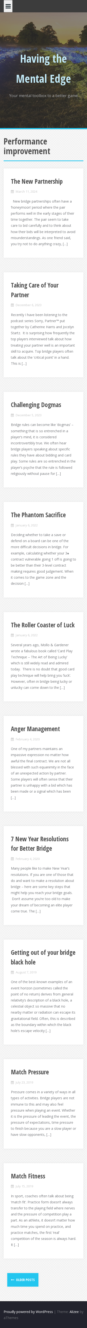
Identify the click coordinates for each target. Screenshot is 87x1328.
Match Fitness (28, 1176)
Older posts (25, 1279)
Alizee (74, 1311)
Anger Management (35, 728)
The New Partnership (37, 181)
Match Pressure (30, 1072)
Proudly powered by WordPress (28, 1311)
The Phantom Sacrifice (38, 514)
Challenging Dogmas (36, 404)
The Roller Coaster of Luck (43, 625)
